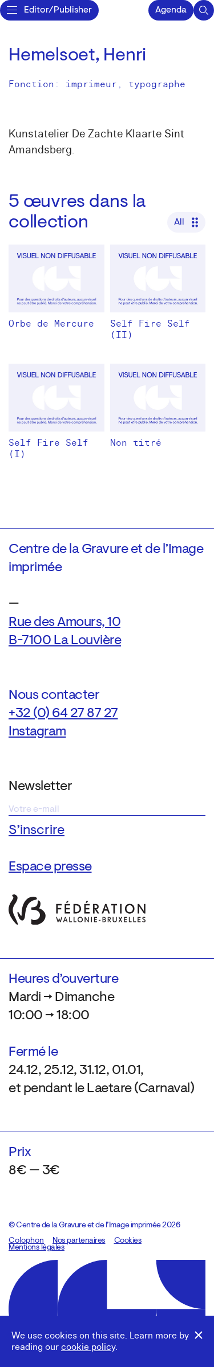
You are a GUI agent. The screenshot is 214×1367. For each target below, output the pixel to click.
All (179, 222)
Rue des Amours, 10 (64, 622)
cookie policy (88, 1347)
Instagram (37, 732)
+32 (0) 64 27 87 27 (63, 714)
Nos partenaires (79, 1241)
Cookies (128, 1241)
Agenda (171, 10)
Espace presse (50, 867)
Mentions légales (36, 1247)
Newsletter (40, 787)
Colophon (26, 1241)
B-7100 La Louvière (65, 641)
